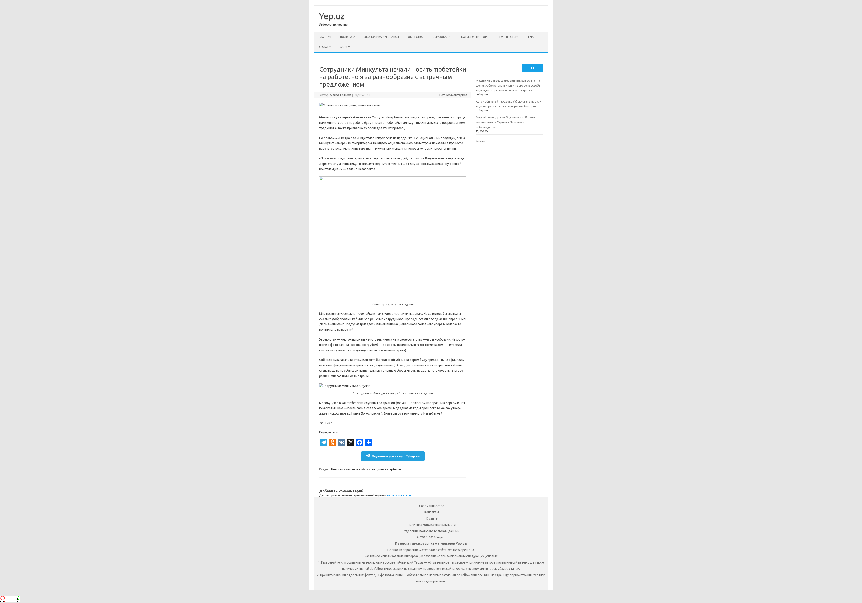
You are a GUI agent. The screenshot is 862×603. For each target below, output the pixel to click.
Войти (480, 141)
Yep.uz (331, 16)
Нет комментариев (453, 95)
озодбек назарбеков (386, 469)
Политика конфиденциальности (432, 525)
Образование (442, 36)
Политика (347, 36)
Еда (531, 36)
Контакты (431, 512)
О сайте (432, 518)
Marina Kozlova (340, 95)
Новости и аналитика (345, 469)
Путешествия (509, 36)
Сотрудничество (431, 506)
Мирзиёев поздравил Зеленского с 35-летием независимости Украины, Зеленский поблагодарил (507, 122)
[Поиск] (532, 68)
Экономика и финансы (381, 36)
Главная (325, 36)
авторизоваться (399, 495)
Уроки (323, 46)
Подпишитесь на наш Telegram (396, 456)
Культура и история (475, 36)
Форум (345, 46)
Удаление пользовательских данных (431, 531)
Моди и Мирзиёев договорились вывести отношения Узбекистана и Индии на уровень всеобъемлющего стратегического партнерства (509, 85)
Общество (415, 36)
